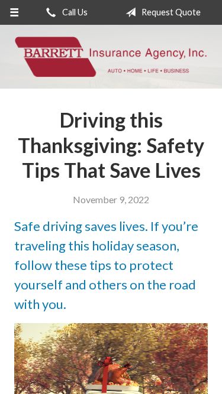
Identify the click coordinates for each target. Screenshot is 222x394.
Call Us (74, 12)
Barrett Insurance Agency (111, 56)
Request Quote (170, 12)
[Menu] (14, 12)
